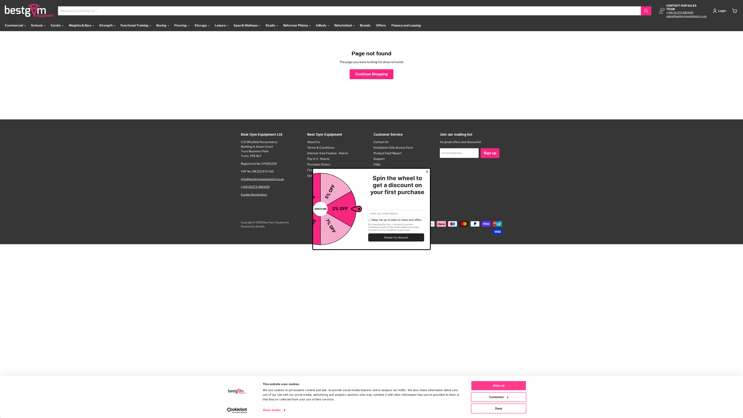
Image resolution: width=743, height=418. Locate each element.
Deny (498, 408)
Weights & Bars (80, 25)
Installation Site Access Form (393, 147)
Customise (496, 397)
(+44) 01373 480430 (679, 12)
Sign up (490, 153)
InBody (321, 25)
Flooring (180, 25)
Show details (271, 410)
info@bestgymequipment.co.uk (262, 179)
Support (379, 159)
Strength (106, 25)
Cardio (56, 25)
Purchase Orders (318, 164)
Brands (365, 25)
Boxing (161, 25)
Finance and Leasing (406, 25)
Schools (37, 25)
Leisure (220, 25)
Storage (201, 25)
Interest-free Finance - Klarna (327, 153)
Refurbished (343, 25)
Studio (270, 25)
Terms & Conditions (321, 147)
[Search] (646, 10)
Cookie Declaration (254, 194)
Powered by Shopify (253, 226)
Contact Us (381, 142)
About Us (313, 142)
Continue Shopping (371, 74)
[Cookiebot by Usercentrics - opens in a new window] (237, 410)
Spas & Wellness (246, 25)
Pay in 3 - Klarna (318, 159)
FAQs (377, 164)
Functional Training (135, 25)
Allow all (498, 385)
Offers (381, 25)
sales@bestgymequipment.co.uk (686, 16)
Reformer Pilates (296, 25)
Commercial (14, 25)
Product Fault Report (387, 153)
